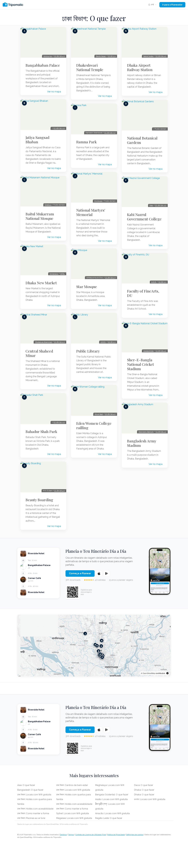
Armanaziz (54, 274)
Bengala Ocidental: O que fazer (111, 794)
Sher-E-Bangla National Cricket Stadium (140, 364)
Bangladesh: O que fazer (30, 790)
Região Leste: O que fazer (108, 818)
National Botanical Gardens (142, 140)
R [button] (97, 645)
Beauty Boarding (39, 500)
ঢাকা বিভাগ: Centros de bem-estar (72, 785)
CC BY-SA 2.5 (110, 278)
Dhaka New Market (41, 283)
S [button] (101, 646)
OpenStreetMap (149, 673)
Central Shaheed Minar (39, 353)
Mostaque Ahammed (43, 342)
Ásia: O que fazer (26, 785)
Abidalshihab (148, 351)
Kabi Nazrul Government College (144, 216)
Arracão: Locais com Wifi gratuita (112, 813)
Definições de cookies (134, 835)
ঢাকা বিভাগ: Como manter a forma (33, 813)
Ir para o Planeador (172, 5)
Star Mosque (86, 286)
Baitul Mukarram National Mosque (40, 216)
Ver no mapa (54, 91)
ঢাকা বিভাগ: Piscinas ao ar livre (31, 818)
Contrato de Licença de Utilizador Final (90, 835)
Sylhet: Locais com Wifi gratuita (72, 813)
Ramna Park (86, 142)
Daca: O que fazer (143, 785)
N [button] (101, 640)
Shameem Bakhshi (146, 432)
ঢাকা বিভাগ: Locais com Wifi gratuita (34, 794)
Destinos (63, 835)
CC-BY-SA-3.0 (59, 128)
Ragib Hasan (101, 56)
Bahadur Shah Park (41, 431)
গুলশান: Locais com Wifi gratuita (149, 799)
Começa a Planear (80, 573)
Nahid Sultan (148, 56)
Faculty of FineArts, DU (143, 293)
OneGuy (48, 205)
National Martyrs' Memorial (90, 212)
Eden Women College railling (93, 425)
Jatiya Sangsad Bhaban (37, 139)
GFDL (62, 274)
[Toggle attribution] (167, 673)
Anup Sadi (99, 414)
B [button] (98, 651)
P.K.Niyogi (98, 201)
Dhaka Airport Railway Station (139, 67)
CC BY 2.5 (112, 56)
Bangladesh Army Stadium (141, 443)
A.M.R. (103, 342)
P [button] (102, 657)
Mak (151, 205)
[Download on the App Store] (99, 573)
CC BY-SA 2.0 (59, 342)
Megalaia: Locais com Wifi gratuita (74, 818)
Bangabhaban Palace (43, 65)
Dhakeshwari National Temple (89, 67)
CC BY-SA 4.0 (59, 56)
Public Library (88, 351)
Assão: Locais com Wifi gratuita (111, 799)
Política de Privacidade (116, 835)
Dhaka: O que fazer (144, 790)
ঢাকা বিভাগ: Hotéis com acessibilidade (35, 808)
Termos (71, 835)
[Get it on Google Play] (106, 573)
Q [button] (100, 654)
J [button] (85, 633)
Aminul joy (47, 56)
